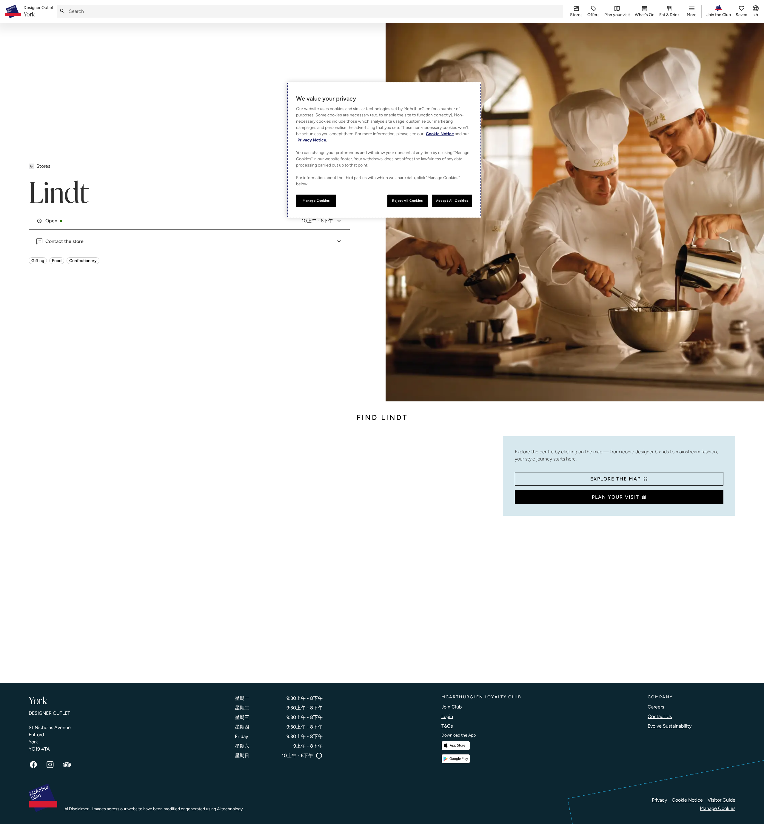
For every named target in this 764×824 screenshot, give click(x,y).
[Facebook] (33, 764)
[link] (38, 11)
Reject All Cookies (407, 200)
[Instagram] (50, 764)
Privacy (659, 800)
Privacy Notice (312, 140)
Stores (43, 166)
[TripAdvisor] (67, 764)
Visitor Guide (721, 800)
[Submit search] (62, 11)
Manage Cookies (717, 808)
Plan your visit (615, 497)
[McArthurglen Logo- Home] (13, 11)
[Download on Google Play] (455, 759)
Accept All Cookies (452, 200)
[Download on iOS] (455, 746)
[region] (384, 150)
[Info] (319, 755)
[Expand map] (263, 553)
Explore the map (615, 479)
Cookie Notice (687, 800)
